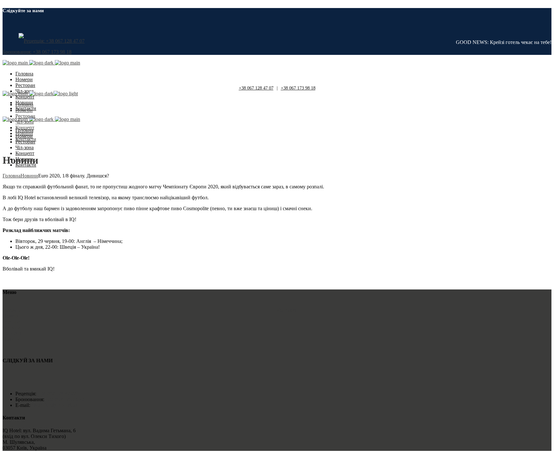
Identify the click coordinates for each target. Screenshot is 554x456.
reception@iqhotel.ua (54, 405)
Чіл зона (12, 327)
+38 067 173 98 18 (298, 88)
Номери (11, 316)
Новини (11, 339)
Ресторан (12, 321)
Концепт (12, 333)
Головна (12, 310)
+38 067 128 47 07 (256, 88)
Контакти (287, 310)
